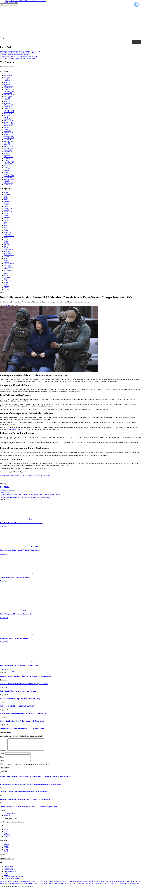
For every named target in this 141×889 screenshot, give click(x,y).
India (5, 222)
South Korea (8, 253)
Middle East (7, 232)
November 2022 (9, 138)
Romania (6, 244)
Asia (5, 196)
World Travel (8, 270)
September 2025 (9, 94)
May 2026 (7, 81)
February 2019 (8, 183)
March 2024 (7, 119)
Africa (6, 192)
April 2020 (7, 167)
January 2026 (8, 87)
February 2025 (8, 105)
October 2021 (8, 150)
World (6, 269)
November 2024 (9, 110)
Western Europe (9, 267)
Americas (7, 194)
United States (8, 265)
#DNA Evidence (22, 475)
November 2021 (9, 148)
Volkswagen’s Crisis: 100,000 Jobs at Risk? (17, 706)
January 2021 (8, 158)
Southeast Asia (114, 883)
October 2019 (8, 177)
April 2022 (7, 145)
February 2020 (8, 170)
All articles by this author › (8, 491)
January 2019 (8, 184)
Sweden (6, 256)
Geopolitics (91, 881)
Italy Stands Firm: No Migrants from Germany (14, 54)
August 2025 (8, 96)
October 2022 (8, 139)
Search (2, 39)
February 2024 (8, 120)
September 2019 (9, 179)
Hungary (6, 220)
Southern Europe (9, 255)
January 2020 (8, 172)
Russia (6, 246)
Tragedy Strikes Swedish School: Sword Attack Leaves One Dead (26, 1)
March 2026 (7, 84)
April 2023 (7, 129)
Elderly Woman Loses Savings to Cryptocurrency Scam (22, 728)
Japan (5, 229)
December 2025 (9, 89)
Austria (6, 198)
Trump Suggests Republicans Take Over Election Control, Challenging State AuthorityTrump (30, 784)
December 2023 (9, 124)
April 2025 (7, 101)
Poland (6, 239)
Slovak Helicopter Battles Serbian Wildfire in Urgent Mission (18, 53)
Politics (6, 241)
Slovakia (6, 248)
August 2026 (8, 75)
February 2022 (8, 146)
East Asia (6, 210)
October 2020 (8, 164)
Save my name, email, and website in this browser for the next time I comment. (26, 764)
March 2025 (7, 103)
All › (13, 671)
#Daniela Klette (12, 475)
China (73, 883)
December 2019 (9, 174)
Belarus (6, 199)
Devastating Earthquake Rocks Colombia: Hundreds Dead (17, 58)
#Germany (30, 475)
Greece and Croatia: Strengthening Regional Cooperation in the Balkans (23, 791)
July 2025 (7, 98)
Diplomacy (123, 881)
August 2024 (8, 113)
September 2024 (9, 112)
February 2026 (8, 86)
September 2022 (9, 141)
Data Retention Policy (10, 871)
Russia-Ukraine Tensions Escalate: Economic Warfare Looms (18, 56)
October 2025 (8, 93)
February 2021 (8, 157)
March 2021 (7, 155)
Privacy (6, 873)
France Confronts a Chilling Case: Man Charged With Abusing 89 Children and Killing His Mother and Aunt (35, 776)
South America (8, 249)
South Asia (7, 251)
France (6, 215)
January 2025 (8, 106)
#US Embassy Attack (44, 475)
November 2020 (9, 162)
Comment (3, 750)
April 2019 (7, 181)
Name (2, 753)
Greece (6, 218)
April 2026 (7, 82)
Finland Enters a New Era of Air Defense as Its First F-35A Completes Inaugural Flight (28, 806)
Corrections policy (9, 869)
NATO (133, 881)
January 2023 (8, 134)
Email (2, 757)
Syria (5, 258)
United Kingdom (9, 263)
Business (6, 201)
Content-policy (8, 866)
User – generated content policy (13, 876)
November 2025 (9, 91)
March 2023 (7, 131)
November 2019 (9, 176)
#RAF (36, 475)
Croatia (6, 205)
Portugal (6, 243)
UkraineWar (29, 883)
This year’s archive (9, 814)
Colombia (7, 203)
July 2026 (7, 77)
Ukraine (6, 262)
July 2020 (7, 165)
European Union (14, 883)
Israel (5, 225)
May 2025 (7, 100)
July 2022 (7, 143)
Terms (6, 875)
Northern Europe (9, 236)
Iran (5, 224)
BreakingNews (89, 883)
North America (67, 881)
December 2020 (9, 160)
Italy (5, 227)
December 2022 (9, 136)
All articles (7, 815)
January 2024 (8, 122)
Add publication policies (11, 878)
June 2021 (7, 153)
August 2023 (8, 125)
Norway (6, 237)
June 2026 (7, 79)
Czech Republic (9, 208)
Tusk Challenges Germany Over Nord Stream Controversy (23, 713)
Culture (6, 206)
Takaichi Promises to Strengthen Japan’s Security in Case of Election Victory (25, 799)
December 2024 (9, 108)
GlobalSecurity (134, 883)
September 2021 (9, 151)
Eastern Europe (8, 211)
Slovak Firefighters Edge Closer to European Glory (20, 699)
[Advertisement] (70, 21)
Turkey (6, 260)
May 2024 (7, 117)
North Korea (8, 234)
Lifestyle (6, 230)
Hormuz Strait (98, 883)
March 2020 (7, 169)
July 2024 (7, 115)
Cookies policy (8, 868)
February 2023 (8, 132)
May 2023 (7, 127)
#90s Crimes (4, 475)
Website (2, 760)
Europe (6, 213)
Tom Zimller (6, 305)
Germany (6, 217)
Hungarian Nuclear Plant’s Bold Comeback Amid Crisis (22, 721)
